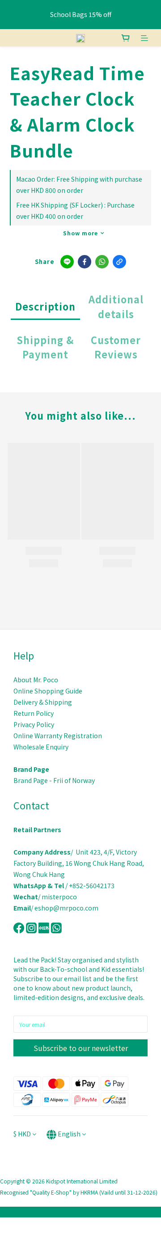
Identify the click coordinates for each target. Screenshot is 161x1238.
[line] (67, 261)
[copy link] (119, 261)
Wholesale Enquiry (40, 746)
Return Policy (33, 713)
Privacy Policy (33, 724)
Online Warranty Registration (57, 735)
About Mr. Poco (35, 679)
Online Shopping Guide (48, 690)
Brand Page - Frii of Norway (54, 780)
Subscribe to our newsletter (81, 1047)
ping (65, 702)
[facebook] (84, 261)
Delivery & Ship (35, 702)
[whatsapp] (102, 261)
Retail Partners (37, 829)
